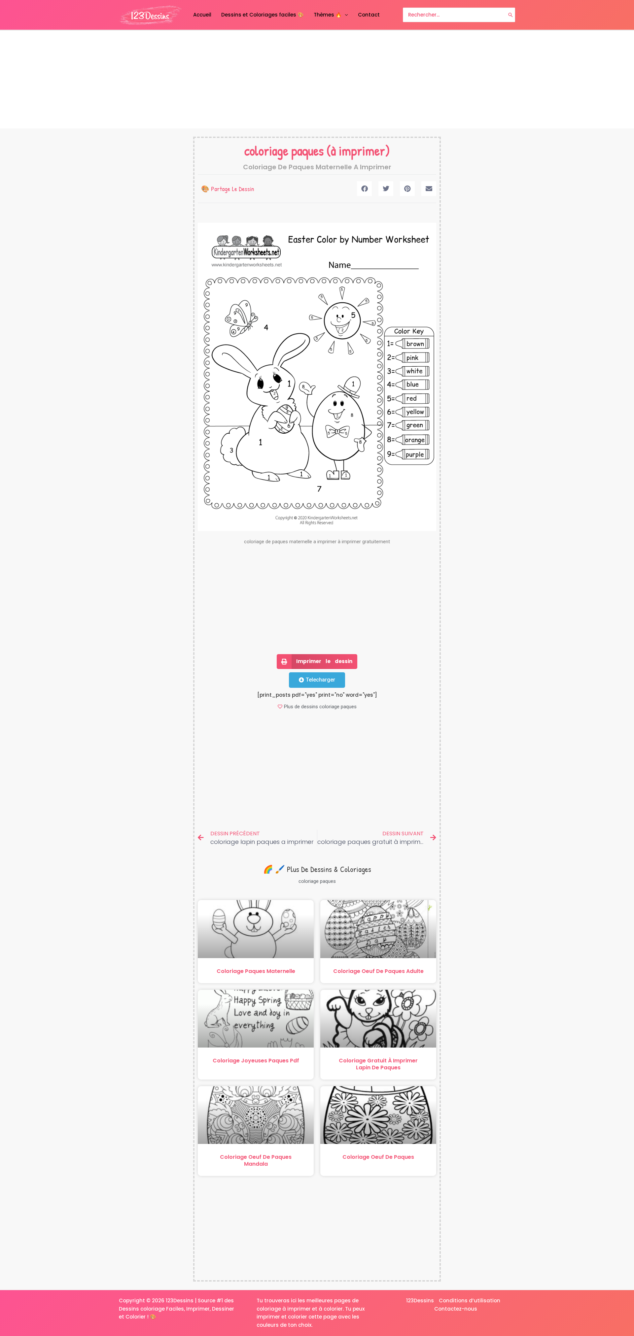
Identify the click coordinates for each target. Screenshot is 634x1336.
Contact (369, 14)
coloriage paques (284, 150)
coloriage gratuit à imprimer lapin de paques (378, 1064)
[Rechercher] (510, 15)
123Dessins (420, 1300)
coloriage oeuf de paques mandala (256, 1160)
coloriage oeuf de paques (378, 1157)
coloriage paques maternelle (256, 971)
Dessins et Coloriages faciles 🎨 (262, 14)
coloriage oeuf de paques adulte (378, 971)
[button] (364, 188)
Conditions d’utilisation (469, 1300)
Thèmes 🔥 (328, 14)
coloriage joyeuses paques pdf (256, 1060)
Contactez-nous (455, 1308)
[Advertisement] (317, 79)
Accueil (202, 14)
